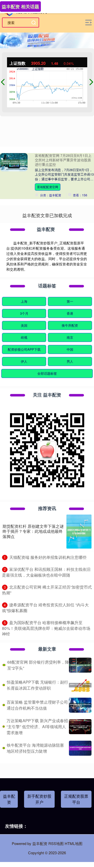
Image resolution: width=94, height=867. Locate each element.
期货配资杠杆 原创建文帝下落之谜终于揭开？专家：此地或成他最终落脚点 (33, 531)
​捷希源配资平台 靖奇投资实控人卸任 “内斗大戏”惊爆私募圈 (45, 607)
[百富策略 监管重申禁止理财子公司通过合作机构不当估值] (80, 705)
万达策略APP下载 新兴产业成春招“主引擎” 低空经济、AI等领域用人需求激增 (37, 726)
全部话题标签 (47, 373)
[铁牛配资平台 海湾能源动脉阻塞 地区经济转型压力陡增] (80, 748)
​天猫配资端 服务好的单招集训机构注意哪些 (47, 557)
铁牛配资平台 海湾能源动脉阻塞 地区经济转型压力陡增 (35, 748)
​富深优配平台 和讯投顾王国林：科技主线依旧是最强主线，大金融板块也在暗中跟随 (46, 572)
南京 (70, 337)
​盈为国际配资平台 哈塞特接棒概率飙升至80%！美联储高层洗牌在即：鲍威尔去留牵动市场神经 (46, 628)
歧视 (24, 337)
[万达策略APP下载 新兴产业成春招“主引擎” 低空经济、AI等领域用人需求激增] (80, 726)
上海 (24, 301)
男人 (70, 361)
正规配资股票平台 (76, 799)
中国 (70, 349)
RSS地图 (56, 843)
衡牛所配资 (70, 325)
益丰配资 (9, 799)
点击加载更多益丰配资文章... (47, 215)
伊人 (24, 361)
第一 (70, 301)
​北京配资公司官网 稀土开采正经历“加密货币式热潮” (47, 590)
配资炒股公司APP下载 (24, 349)
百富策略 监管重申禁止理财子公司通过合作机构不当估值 (37, 705)
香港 (70, 313)
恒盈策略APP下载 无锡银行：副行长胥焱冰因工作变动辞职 (37, 685)
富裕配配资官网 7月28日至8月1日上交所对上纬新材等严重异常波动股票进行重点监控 (63, 160)
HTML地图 (73, 843)
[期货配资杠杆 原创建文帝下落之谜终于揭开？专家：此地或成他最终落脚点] (78, 532)
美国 (24, 325)
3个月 (24, 313)
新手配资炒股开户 (39, 799)
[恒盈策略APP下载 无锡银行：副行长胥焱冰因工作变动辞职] (80, 685)
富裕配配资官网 (47, 187)
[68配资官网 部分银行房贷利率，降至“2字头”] (80, 665)
